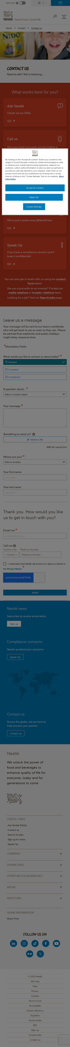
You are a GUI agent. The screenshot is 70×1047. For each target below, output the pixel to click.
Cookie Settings (34, 206)
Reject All (34, 197)
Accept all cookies (35, 187)
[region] (35, 181)
